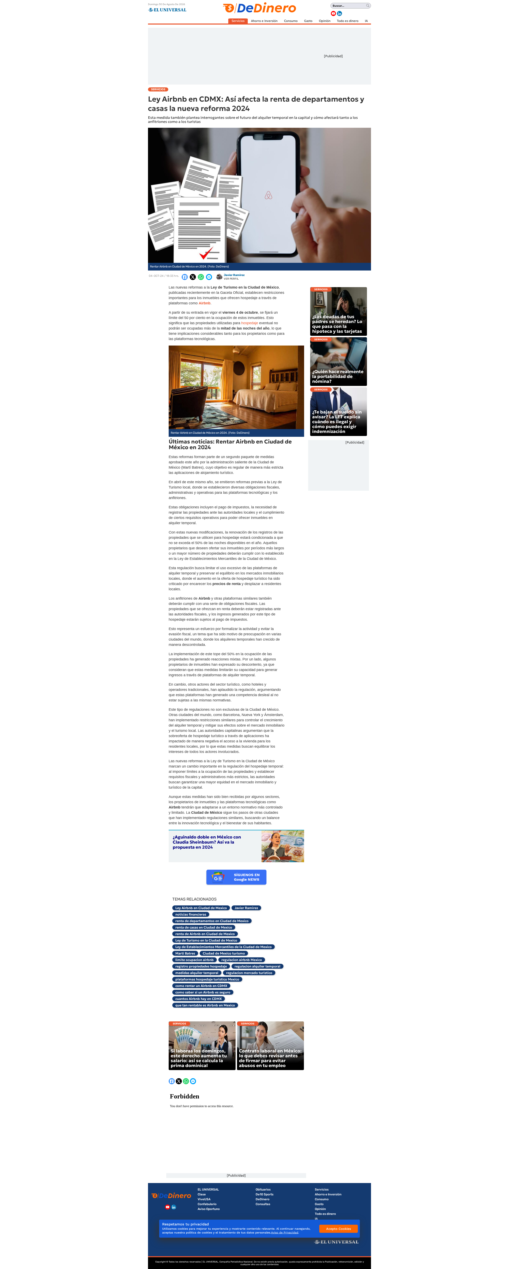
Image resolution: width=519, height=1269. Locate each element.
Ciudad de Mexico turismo (224, 953)
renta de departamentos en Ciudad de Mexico (212, 921)
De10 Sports (264, 1194)
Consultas (263, 1204)
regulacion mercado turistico (249, 973)
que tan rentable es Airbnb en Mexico (205, 1005)
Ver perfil (231, 278)
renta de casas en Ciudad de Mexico (203, 927)
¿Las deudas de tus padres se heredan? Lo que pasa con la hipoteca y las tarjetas (337, 324)
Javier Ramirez (246, 908)
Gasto (308, 21)
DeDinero (262, 1199)
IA (366, 21)
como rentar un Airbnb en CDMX (201, 986)
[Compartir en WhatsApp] (201, 277)
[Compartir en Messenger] (209, 277)
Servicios (238, 21)
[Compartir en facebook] (185, 277)
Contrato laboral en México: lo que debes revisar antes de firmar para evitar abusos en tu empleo (270, 1058)
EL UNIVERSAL (208, 1189)
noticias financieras (190, 914)
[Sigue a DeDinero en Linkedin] (339, 13)
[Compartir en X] (193, 277)
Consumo (291, 21)
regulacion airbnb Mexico (241, 960)
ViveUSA (204, 1199)
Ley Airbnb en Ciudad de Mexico (201, 908)
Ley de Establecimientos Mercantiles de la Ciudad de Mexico (223, 947)
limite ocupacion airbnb (194, 960)
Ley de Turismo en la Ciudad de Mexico (206, 940)
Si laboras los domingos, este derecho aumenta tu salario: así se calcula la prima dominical (199, 1058)
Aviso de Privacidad (284, 1232)
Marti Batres (185, 953)
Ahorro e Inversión (264, 21)
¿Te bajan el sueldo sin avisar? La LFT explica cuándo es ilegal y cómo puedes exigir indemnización (337, 421)
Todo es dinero (347, 21)
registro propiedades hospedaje (201, 966)
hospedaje (250, 323)
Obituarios (263, 1189)
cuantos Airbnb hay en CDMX (198, 999)
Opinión (324, 21)
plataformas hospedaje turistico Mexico (207, 979)
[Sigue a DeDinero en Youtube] (333, 13)
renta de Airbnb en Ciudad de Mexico (205, 934)
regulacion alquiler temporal (257, 966)
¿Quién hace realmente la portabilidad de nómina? (338, 376)
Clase (202, 1194)
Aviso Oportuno (209, 1209)
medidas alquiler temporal (196, 973)
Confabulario (207, 1204)
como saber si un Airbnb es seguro (202, 992)
